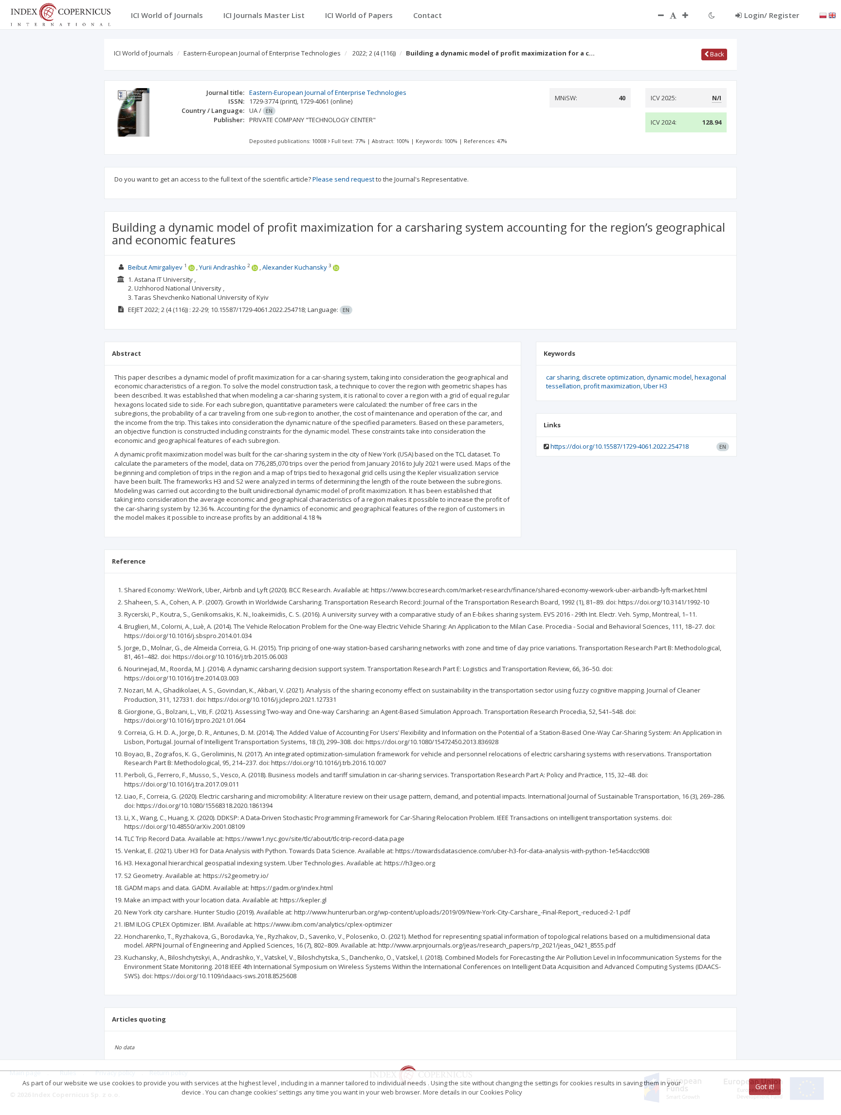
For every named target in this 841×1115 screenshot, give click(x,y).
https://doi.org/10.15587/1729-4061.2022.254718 (619, 446)
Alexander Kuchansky (294, 267)
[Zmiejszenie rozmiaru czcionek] (656, 15)
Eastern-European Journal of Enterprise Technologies (262, 53)
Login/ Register (771, 15)
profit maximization (612, 386)
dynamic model (669, 377)
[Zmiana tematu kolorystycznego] (711, 15)
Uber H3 (655, 386)
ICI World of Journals (143, 53)
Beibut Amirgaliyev (155, 267)
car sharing (562, 377)
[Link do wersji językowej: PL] (823, 14)
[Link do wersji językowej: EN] (832, 14)
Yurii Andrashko (222, 267)
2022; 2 (374, 53)
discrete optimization (613, 377)
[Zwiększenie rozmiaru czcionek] (690, 15)
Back (716, 54)
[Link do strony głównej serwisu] (60, 13)
